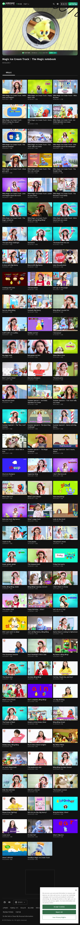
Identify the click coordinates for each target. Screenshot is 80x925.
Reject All (59, 912)
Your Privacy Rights (59, 917)
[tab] (9, 72)
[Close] (76, 890)
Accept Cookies (59, 907)
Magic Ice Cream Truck (15, 59)
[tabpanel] (40, 470)
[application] (40, 29)
